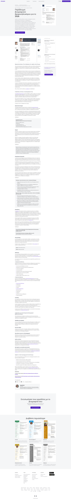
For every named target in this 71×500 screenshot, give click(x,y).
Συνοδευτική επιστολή (18, 475)
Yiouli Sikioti (22, 385)
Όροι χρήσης (34, 477)
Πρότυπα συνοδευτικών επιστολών (26, 478)
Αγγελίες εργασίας (17, 476)
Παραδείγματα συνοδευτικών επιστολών (26, 481)
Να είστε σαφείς (47, 57)
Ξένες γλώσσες (47, 49)
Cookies (33, 479)
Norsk (32, 488)
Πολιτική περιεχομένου (44, 476)
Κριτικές (42, 475)
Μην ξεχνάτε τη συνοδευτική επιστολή (50, 61)
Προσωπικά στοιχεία (47, 44)
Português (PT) (42, 488)
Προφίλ (46, 45)
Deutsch (31, 487)
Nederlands (28, 488)
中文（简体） (35, 491)
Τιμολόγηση (34, 1)
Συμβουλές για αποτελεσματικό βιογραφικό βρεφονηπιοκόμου (49, 54)
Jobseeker (36, 498)
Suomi (49, 488)
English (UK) (37, 487)
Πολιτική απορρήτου (35, 478)
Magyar (25, 488)
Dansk (28, 487)
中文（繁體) (39, 491)
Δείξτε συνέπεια (47, 60)
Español (41, 487)
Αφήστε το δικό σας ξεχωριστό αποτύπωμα (49, 63)
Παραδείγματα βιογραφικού (26, 476)
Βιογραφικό (16, 474)
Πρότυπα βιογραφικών (27, 474)
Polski (34, 488)
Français (49, 487)
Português (37, 488)
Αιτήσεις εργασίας (17, 477)
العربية (31, 491)
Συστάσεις (46, 52)
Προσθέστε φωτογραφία (48, 56)
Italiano (22, 488)
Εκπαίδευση (46, 48)
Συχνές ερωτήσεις (41, 1)
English (34, 487)
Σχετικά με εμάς (43, 474)
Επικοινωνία (34, 475)
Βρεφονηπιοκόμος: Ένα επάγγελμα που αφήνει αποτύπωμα (49, 40)
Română (46, 488)
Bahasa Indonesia (23, 487)
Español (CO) (45, 487)
